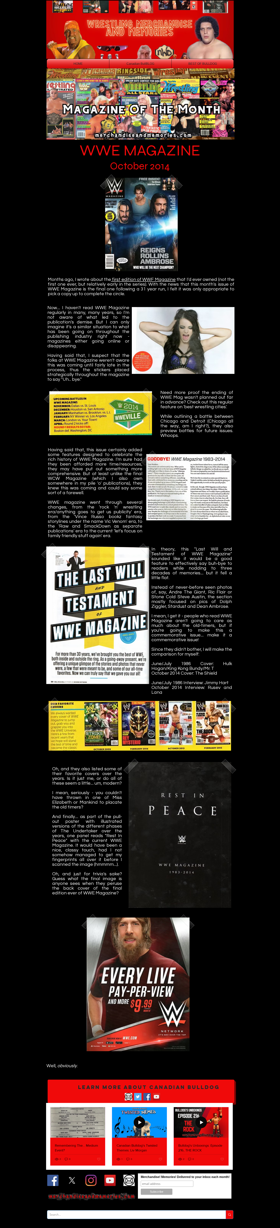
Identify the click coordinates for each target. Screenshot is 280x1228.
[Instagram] (91, 1180)
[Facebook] (147, 1096)
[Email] (128, 1096)
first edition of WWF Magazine (143, 279)
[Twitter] (138, 1096)
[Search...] (229, 1214)
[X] (72, 1180)
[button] (141, 1091)
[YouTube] (156, 1096)
